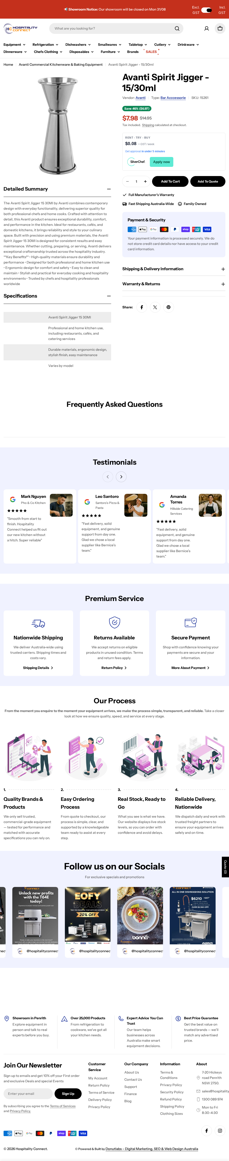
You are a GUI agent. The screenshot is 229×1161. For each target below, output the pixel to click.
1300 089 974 (212, 1099)
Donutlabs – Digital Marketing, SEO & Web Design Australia (152, 1149)
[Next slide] (121, 476)
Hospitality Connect (31, 1149)
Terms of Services (63, 1106)
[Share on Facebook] (141, 307)
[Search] (177, 28)
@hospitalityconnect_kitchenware (43, 951)
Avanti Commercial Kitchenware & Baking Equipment (61, 64)
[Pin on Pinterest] (168, 307)
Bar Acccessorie (173, 98)
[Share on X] (155, 307)
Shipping (148, 125)
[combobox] (116, 28)
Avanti (141, 98)
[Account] (206, 28)
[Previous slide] (107, 476)
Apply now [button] (161, 162)
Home (8, 64)
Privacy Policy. (20, 1111)
